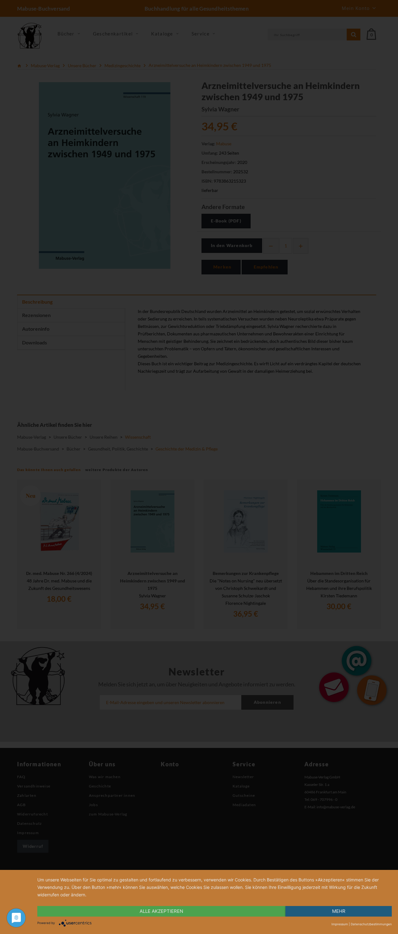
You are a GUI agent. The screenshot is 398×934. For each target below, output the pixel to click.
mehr (338, 911)
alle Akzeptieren (161, 911)
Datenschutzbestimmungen (371, 924)
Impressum (339, 924)
